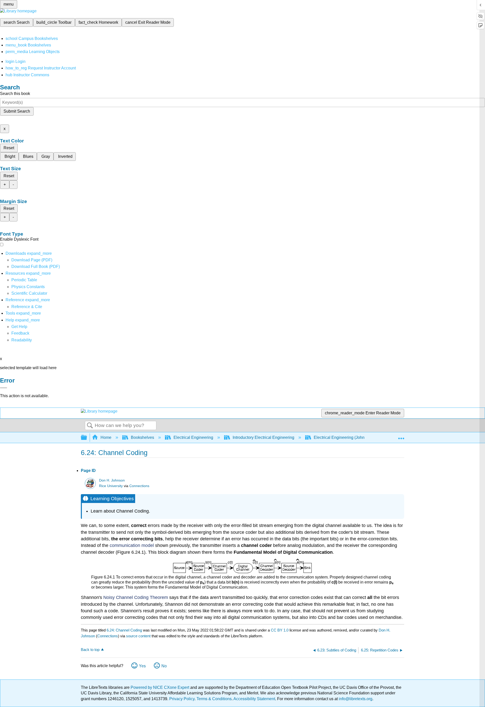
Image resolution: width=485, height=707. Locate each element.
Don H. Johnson (112, 480)
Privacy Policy (182, 699)
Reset (9, 148)
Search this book (15, 93)
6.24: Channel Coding (124, 630)
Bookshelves (142, 437)
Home (106, 437)
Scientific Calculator (29, 293)
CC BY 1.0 (279, 630)
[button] (20, 333)
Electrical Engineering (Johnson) (343, 437)
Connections (139, 486)
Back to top (90, 649)
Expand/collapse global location (401, 436)
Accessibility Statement (254, 699)
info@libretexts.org (355, 699)
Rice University (111, 486)
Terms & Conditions (214, 699)
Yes (142, 666)
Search (90, 425)
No (164, 666)
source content (138, 636)
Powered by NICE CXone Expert (160, 687)
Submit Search (17, 111)
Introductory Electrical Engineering (263, 437)
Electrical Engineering (193, 437)
